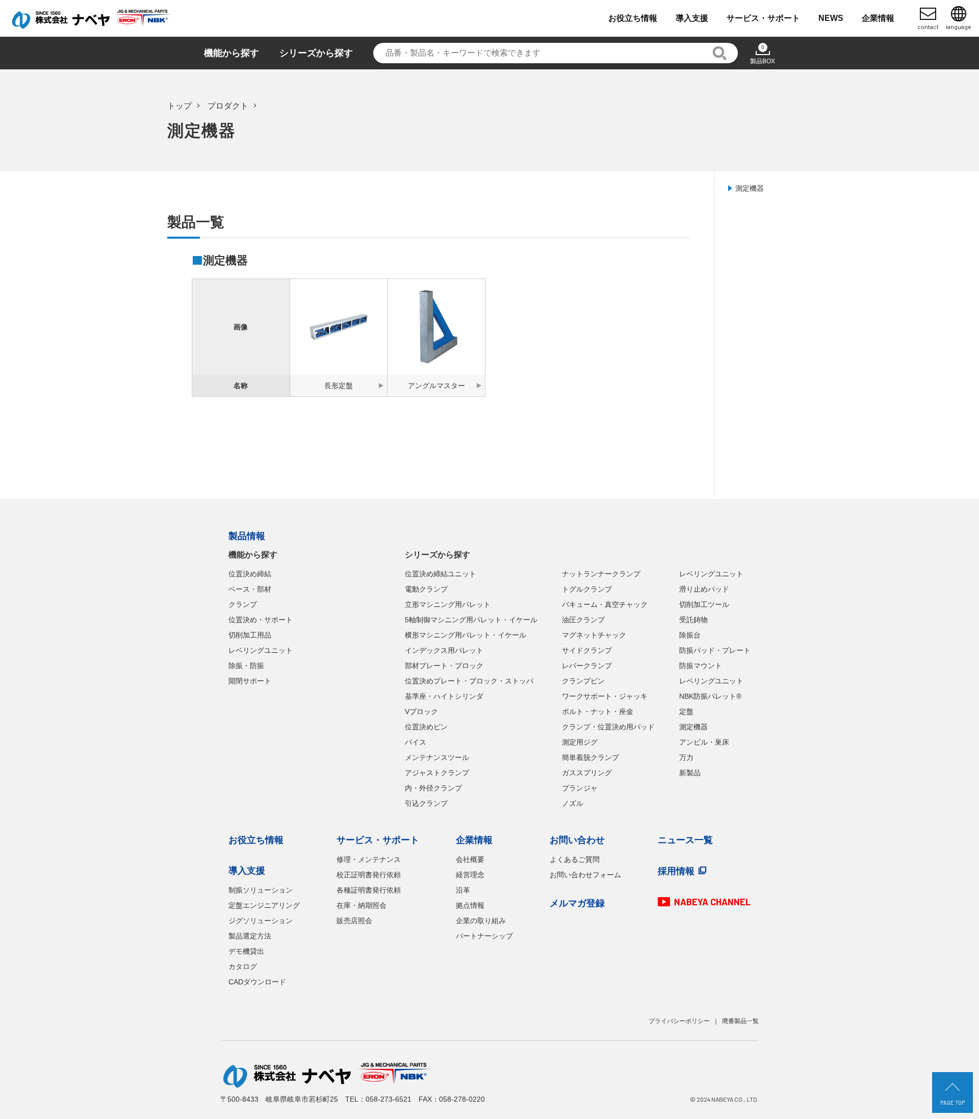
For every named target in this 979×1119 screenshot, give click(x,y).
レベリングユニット (260, 650)
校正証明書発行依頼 (369, 875)
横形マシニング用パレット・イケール (465, 635)
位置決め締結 (249, 574)
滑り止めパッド (704, 589)
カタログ (242, 966)
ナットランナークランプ (601, 574)
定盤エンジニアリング (264, 905)
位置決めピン (426, 727)
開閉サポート (249, 681)
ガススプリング (587, 773)
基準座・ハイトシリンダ (444, 696)
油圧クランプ (583, 620)
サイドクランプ (587, 650)
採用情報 (676, 871)
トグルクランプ (587, 589)
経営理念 (470, 875)
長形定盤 (338, 386)
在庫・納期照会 (362, 905)
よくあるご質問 (575, 859)
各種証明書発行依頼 (369, 890)
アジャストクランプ (437, 773)
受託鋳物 (693, 620)
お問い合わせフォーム (585, 875)
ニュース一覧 (685, 840)
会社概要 (470, 859)
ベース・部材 (249, 589)
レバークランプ (587, 666)
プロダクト (228, 105)
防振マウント (700, 666)
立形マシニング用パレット (448, 604)
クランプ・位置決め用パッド (608, 727)
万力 (686, 757)
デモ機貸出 (246, 951)
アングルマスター (436, 386)
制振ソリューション (260, 890)
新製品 (690, 773)
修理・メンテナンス (369, 859)
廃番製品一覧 (740, 1021)
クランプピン (583, 681)
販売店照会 (354, 921)
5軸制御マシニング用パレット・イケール (471, 620)
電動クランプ (426, 589)
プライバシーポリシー (679, 1021)
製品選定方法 (249, 936)
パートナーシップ (484, 936)
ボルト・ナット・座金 (597, 711)
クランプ (242, 604)
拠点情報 (470, 905)
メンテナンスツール (437, 757)
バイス (415, 742)
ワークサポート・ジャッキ (605, 696)
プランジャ (580, 788)
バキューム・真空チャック (605, 604)
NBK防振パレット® (710, 696)
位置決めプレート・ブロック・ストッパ (469, 681)
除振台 (690, 635)
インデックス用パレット (444, 650)
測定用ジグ (580, 742)
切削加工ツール (704, 604)
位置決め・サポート (260, 620)
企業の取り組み (481, 921)
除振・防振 (246, 666)
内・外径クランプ (433, 788)
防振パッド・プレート (715, 650)
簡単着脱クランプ (590, 757)
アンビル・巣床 (704, 742)
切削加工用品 (249, 635)
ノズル (572, 803)
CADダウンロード (257, 982)
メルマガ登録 (577, 903)
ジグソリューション (260, 921)
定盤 (686, 711)
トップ (179, 105)
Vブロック (421, 711)
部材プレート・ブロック (444, 666)
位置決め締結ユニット (440, 574)
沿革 (463, 890)
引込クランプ (426, 803)
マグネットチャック (594, 635)
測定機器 (749, 188)
